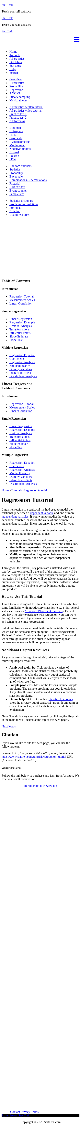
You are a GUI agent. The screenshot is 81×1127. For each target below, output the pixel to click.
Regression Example (22, 322)
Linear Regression (20, 319)
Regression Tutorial (21, 296)
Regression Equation (22, 355)
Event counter (18, 190)
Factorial (14, 183)
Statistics (14, 169)
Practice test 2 (18, 117)
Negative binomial (20, 148)
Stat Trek (7, 4)
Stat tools (15, 65)
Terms (35, 1112)
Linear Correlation (20, 303)
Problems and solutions (23, 204)
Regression (16, 89)
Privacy (25, 1112)
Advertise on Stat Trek (15, 1115)
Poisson (14, 155)
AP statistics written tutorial (26, 107)
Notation (14, 211)
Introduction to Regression (40, 785)
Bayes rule (16, 176)
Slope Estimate (18, 336)
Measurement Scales (22, 300)
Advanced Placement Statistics (44, 611)
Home (13, 51)
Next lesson (9, 726)
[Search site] (3, 45)
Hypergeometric (19, 141)
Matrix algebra (18, 100)
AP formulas (17, 121)
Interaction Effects (20, 372)
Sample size (16, 194)
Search (13, 72)
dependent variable (41, 513)
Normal (14, 152)
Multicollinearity (19, 365)
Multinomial (17, 145)
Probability (16, 86)
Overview (15, 79)
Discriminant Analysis (23, 376)
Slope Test (15, 340)
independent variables (15, 516)
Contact (15, 1112)
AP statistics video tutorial (25, 110)
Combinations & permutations (28, 180)
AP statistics (16, 58)
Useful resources (19, 214)
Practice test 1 (18, 114)
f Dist (12, 134)
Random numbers (20, 166)
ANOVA (15, 93)
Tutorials (14, 55)
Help (12, 69)
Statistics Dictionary (61, 699)
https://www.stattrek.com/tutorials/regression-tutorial (34, 756)
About (5, 1112)
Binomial (15, 127)
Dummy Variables (20, 369)
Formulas (15, 207)
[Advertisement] (35, 1083)
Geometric (15, 138)
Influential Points (19, 333)
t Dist (12, 159)
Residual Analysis (20, 326)
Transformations (19, 329)
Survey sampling (19, 97)
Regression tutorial (35, 490)
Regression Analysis (22, 362)
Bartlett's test (17, 187)
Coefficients (16, 358)
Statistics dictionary (21, 200)
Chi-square (16, 131)
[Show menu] (40, 39)
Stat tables (15, 62)
